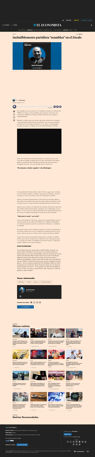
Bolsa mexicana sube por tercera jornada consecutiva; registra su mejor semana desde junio (20, 363)
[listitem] (14, 106)
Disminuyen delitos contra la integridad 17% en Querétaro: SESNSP (19, 384)
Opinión (14, 34)
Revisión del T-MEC (48, 30)
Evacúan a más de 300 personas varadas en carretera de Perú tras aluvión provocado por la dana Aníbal (20, 342)
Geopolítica (15, 339)
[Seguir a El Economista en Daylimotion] (85, 441)
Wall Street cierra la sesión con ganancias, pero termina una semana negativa (73, 384)
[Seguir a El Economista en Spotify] (79, 441)
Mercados (15, 360)
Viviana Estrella (69, 346)
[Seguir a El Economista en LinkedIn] (73, 441)
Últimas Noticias (22, 30)
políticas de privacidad (76, 436)
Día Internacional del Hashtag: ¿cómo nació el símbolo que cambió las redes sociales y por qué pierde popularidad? (74, 406)
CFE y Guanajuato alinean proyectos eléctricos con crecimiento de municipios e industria (54, 385)
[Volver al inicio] (31, 427)
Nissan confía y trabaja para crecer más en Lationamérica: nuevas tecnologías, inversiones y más (38, 363)
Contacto (38, 434)
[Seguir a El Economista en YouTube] (76, 441)
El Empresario (24, 430)
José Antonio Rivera (17, 367)
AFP (14, 346)
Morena (35, 282)
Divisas (75, 30)
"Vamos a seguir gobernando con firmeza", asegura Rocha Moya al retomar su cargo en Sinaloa (37, 342)
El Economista (17, 430)
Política (32, 339)
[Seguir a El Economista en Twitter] (70, 441)
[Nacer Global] (9, 441)
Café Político (21, 282)
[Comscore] (79, 452)
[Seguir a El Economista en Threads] (76, 444)
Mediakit (14, 432)
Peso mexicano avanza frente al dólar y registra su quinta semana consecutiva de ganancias (56, 406)
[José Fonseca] (14, 100)
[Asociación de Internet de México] (88, 452)
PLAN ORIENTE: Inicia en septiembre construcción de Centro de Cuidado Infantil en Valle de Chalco (74, 364)
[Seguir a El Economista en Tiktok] (79, 444)
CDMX (29, 282)
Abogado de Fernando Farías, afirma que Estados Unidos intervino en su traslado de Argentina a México (19, 406)
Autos (31, 360)
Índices (71, 30)
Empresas (67, 339)
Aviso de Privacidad (17, 434)
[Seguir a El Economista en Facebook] (67, 441)
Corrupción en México (46, 282)
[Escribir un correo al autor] (20, 296)
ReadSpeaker (50, 107)
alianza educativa (58, 30)
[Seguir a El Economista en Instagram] (82, 441)
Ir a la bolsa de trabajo (22, 444)
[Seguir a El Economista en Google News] (73, 444)
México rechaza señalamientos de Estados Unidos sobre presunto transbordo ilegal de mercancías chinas (74, 342)
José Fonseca (22, 100)
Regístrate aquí (68, 434)
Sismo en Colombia (37, 30)
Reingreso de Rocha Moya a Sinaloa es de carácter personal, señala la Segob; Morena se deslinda (56, 342)
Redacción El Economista (35, 346)
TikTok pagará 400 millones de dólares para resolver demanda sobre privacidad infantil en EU (37, 384)
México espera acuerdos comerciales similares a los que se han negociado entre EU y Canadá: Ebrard (56, 364)
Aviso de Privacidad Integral (28, 434)
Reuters (51, 367)
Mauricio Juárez (34, 367)
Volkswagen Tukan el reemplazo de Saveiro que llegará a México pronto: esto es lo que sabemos (38, 406)
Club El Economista (32, 430)
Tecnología (32, 381)
